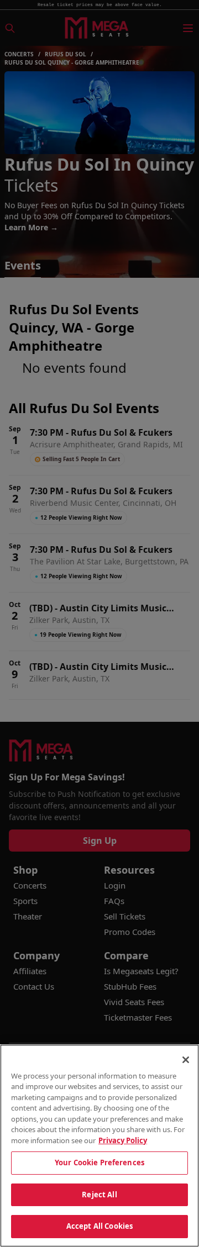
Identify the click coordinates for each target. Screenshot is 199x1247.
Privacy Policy (122, 1140)
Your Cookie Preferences (99, 1162)
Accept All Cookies (99, 1226)
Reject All (99, 1195)
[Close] (186, 1060)
